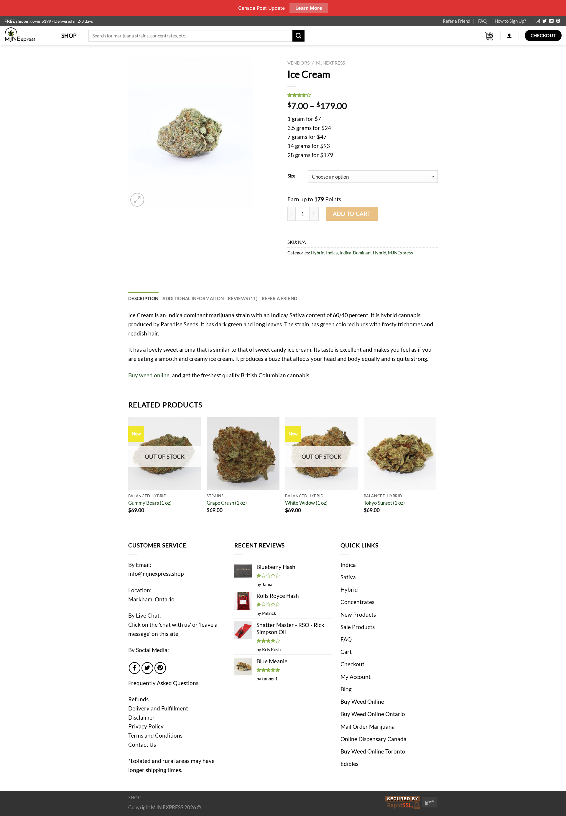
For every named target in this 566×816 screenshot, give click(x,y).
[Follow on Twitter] (544, 21)
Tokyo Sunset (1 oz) (384, 503)
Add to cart (352, 213)
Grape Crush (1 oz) (227, 503)
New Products (358, 614)
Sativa (348, 577)
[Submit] (298, 36)
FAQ (482, 21)
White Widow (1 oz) (306, 503)
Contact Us (142, 744)
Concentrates (357, 601)
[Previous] (128, 474)
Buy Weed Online (362, 701)
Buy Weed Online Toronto (372, 751)
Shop (69, 35)
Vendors (298, 62)
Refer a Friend (456, 21)
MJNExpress (330, 62)
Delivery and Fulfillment (158, 708)
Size (291, 175)
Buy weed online (149, 375)
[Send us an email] (551, 21)
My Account (355, 676)
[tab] (143, 298)
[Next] (436, 474)
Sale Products (357, 626)
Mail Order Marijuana (367, 726)
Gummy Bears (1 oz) (150, 503)
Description (143, 298)
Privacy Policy (146, 726)
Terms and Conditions (155, 735)
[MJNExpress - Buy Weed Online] (28, 35)
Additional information (193, 298)
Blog (346, 689)
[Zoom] (137, 200)
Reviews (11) (243, 298)
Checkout (352, 664)
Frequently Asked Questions (163, 683)
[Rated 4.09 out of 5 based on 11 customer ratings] (362, 95)
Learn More (308, 8)
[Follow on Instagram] (538, 21)
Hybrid (317, 252)
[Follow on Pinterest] (558, 21)
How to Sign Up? (510, 21)
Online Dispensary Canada (373, 739)
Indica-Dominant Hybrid (363, 252)
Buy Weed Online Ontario (372, 713)
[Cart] (489, 36)
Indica (332, 252)
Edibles (349, 763)
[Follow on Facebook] (135, 668)
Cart (346, 651)
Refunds (138, 699)
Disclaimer (141, 717)
